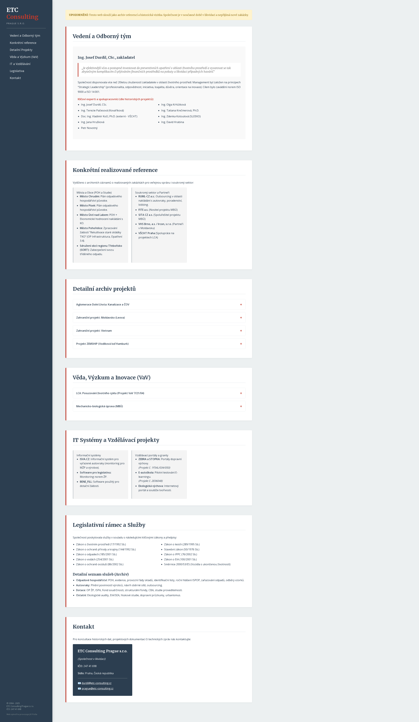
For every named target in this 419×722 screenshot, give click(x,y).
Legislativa (17, 71)
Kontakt (15, 78)
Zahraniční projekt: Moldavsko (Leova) (100, 317)
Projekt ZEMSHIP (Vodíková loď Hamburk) (102, 344)
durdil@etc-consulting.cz (96, 683)
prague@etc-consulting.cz (97, 688)
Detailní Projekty (21, 50)
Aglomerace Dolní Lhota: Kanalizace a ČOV (102, 304)
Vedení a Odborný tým (25, 35)
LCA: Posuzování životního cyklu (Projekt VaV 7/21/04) (110, 393)
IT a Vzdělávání (20, 64)
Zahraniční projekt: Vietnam (94, 330)
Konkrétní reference (23, 43)
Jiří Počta (33, 714)
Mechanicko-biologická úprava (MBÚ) (99, 406)
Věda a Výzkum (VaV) (24, 57)
